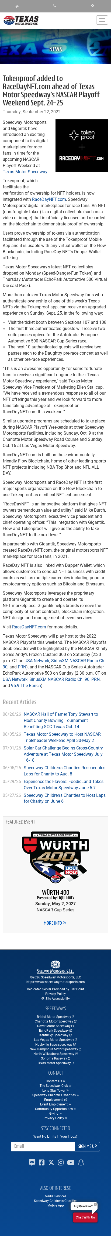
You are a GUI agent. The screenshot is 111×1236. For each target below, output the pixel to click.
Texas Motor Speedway (25, 171)
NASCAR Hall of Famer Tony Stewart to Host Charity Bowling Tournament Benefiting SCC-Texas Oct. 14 (61, 720)
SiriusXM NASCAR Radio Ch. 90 (59, 679)
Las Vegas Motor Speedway (54, 1039)
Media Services (55, 1196)
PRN (22, 666)
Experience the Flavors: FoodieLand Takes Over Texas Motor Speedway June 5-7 (63, 784)
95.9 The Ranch (26, 685)
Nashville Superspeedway (53, 1044)
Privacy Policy (55, 993)
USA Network (37, 660)
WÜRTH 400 (55, 895)
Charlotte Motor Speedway (54, 1021)
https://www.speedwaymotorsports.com (55, 982)
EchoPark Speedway (54, 1030)
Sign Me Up (87, 1146)
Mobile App (55, 1205)
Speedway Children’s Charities (55, 1200)
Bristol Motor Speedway (54, 1016)
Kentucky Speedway (53, 1035)
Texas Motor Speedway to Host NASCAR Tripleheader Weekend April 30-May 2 (62, 737)
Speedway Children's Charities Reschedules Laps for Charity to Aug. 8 (64, 771)
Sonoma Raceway (54, 1058)
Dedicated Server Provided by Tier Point (55, 989)
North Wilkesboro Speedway (53, 1053)
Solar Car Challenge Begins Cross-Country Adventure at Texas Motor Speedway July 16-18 (63, 754)
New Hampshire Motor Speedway (54, 1049)
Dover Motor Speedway (54, 1026)
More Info (53, 923)
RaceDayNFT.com (49, 199)
